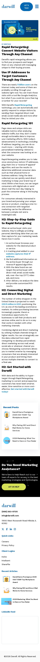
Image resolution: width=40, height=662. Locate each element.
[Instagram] (15, 529)
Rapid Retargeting (23, 105)
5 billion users (24, 84)
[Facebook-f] (7, 529)
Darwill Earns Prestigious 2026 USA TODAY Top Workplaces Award (22, 415)
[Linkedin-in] (11, 529)
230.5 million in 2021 (11, 304)
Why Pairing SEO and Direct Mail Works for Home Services (24, 428)
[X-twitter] (3, 529)
